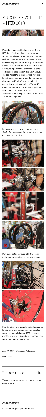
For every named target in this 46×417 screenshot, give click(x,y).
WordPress (29, 408)
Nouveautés (7, 356)
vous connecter (20, 380)
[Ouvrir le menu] (42, 4)
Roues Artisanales (10, 4)
